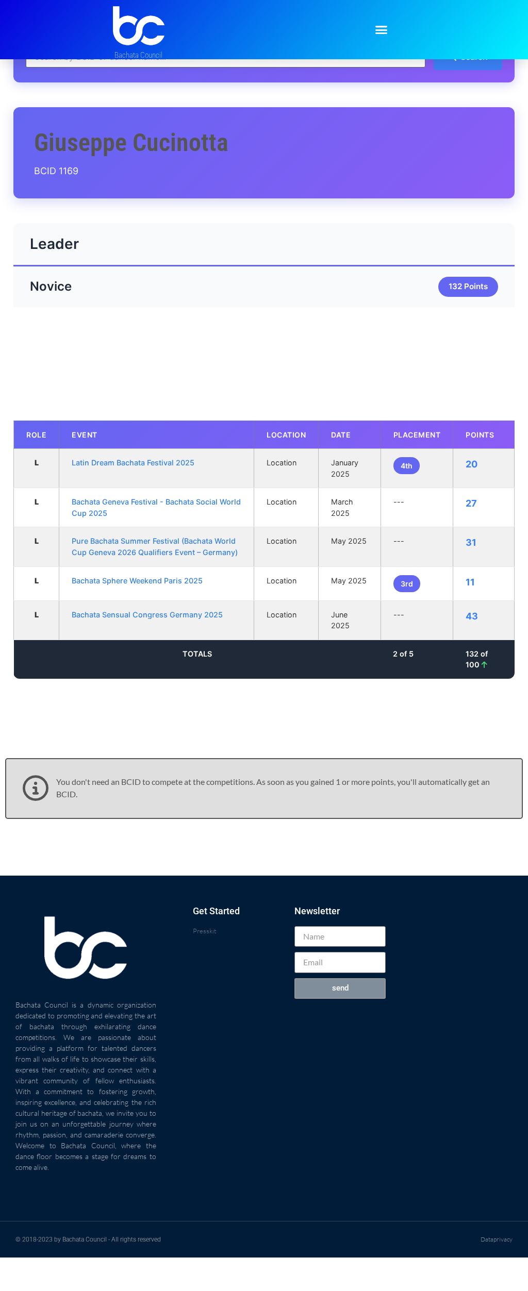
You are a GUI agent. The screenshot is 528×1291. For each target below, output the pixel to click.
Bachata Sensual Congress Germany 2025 (147, 614)
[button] (381, 30)
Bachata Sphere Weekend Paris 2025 (137, 580)
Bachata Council (138, 55)
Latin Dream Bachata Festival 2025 (133, 462)
